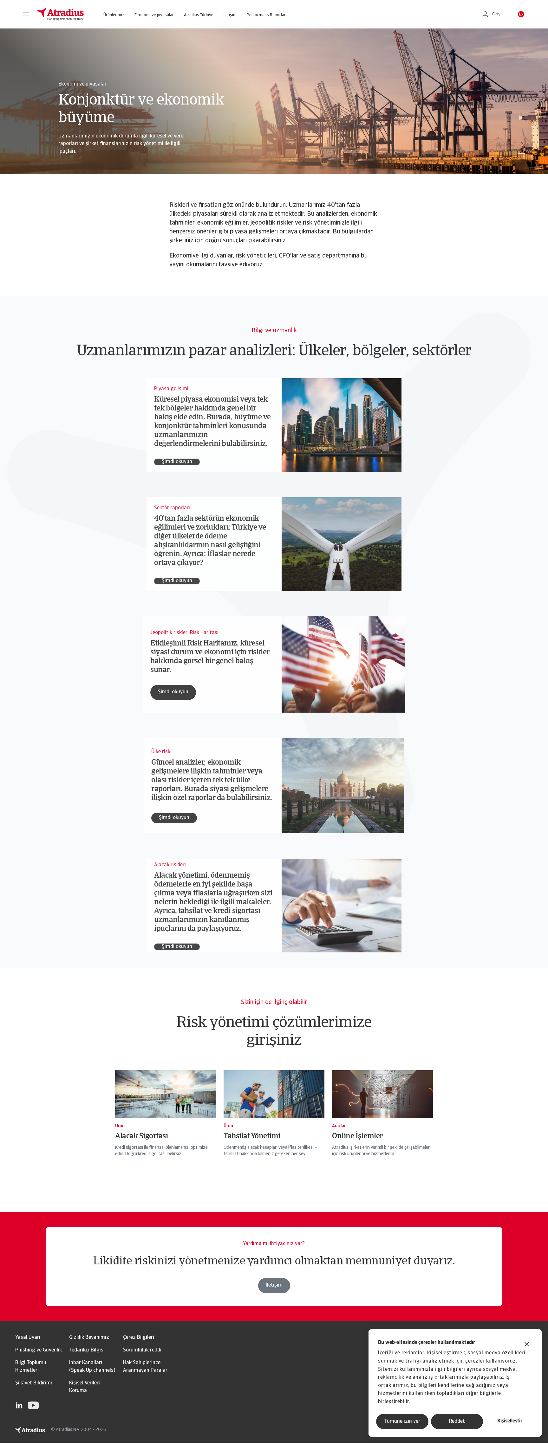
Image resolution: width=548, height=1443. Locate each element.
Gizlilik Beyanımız (89, 1337)
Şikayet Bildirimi (33, 1383)
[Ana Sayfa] (60, 14)
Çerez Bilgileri (138, 1337)
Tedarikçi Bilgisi (87, 1350)
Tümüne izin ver (402, 1421)
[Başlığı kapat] (527, 1345)
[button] (26, 14)
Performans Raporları (267, 15)
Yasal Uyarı (27, 1337)
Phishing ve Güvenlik (38, 1350)
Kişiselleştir (509, 1421)
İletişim (230, 15)
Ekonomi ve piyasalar (154, 15)
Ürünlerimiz (113, 15)
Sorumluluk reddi (142, 1350)
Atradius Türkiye (198, 15)
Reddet (457, 1421)
